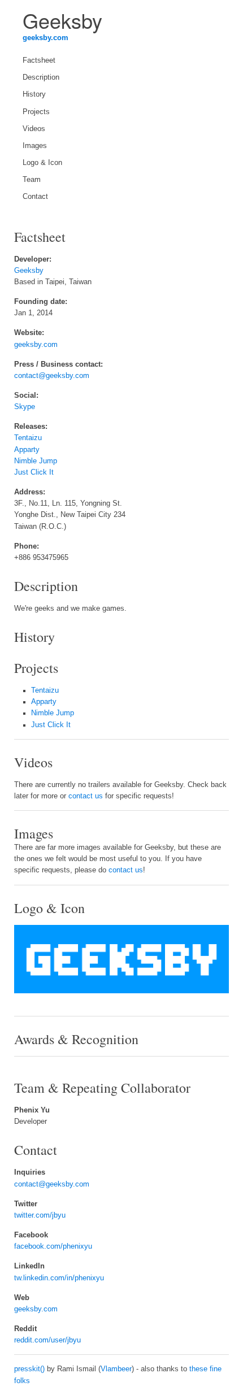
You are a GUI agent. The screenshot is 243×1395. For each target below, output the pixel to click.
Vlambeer (116, 1369)
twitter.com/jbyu (40, 1215)
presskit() (29, 1369)
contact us (85, 796)
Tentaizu (28, 438)
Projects (36, 112)
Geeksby (29, 271)
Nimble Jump (35, 461)
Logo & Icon (42, 163)
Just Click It (34, 472)
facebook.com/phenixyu (53, 1246)
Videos (34, 129)
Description (41, 77)
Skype (24, 407)
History (34, 94)
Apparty (27, 450)
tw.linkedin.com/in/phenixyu (59, 1278)
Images (35, 146)
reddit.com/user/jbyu (47, 1340)
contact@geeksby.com (51, 376)
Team (32, 180)
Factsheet (39, 60)
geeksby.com (45, 38)
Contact (35, 197)
